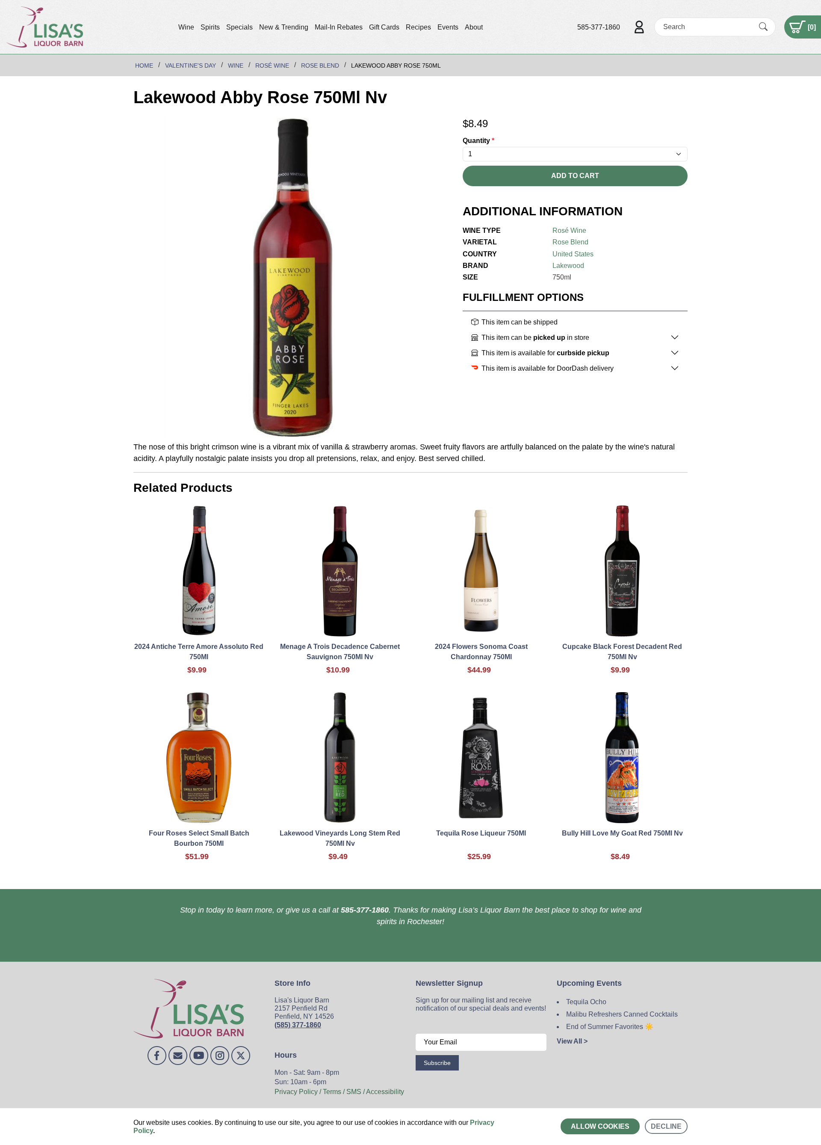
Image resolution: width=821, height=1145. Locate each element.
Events (447, 27)
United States (573, 254)
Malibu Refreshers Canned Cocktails (622, 1014)
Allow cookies (600, 1126)
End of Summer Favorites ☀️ (609, 1026)
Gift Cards (384, 27)
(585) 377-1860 (298, 1025)
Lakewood (568, 265)
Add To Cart (575, 175)
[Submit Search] (763, 27)
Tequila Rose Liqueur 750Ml (481, 833)
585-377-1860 (598, 27)
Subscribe (437, 1062)
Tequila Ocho (586, 1001)
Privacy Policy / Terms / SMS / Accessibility (339, 1091)
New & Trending (283, 27)
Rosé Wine (569, 230)
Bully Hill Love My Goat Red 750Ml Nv (622, 833)
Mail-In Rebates (339, 27)
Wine (186, 27)
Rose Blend (570, 242)
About (474, 27)
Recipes (418, 27)
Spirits (210, 27)
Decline (666, 1126)
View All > (572, 1041)
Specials (239, 27)
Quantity (478, 140)
